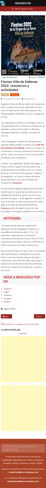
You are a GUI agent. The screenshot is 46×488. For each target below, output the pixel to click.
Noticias (15, 95)
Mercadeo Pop (29, 99)
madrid (12, 309)
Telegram (7, 289)
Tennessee (17, 183)
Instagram (7, 298)
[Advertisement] (23, 359)
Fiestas (4, 95)
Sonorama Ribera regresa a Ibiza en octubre (40, 316)
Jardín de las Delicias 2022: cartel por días (8, 316)
